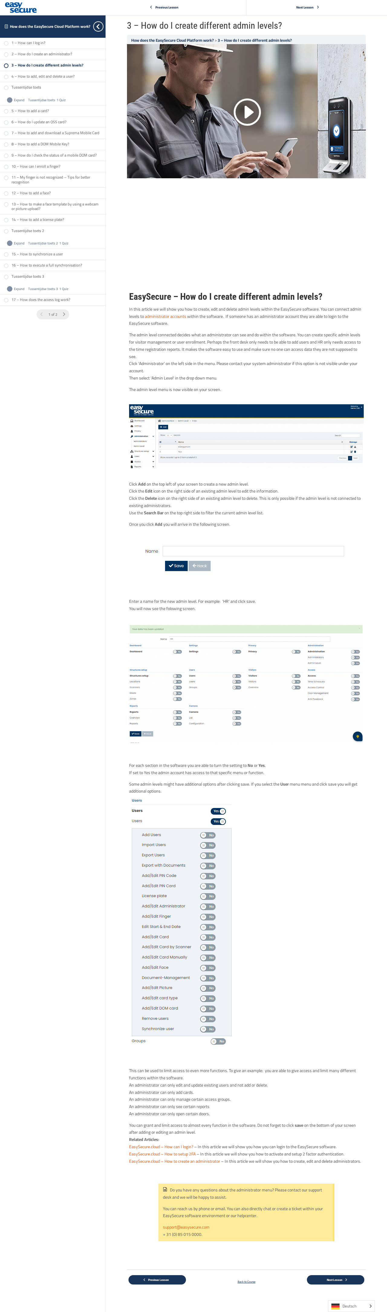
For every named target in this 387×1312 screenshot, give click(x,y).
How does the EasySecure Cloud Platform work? (50, 26)
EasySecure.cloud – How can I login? (161, 1147)
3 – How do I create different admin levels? (255, 40)
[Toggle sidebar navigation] (104, 26)
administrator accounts (165, 316)
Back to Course (246, 1281)
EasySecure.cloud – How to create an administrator (174, 1161)
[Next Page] (63, 314)
